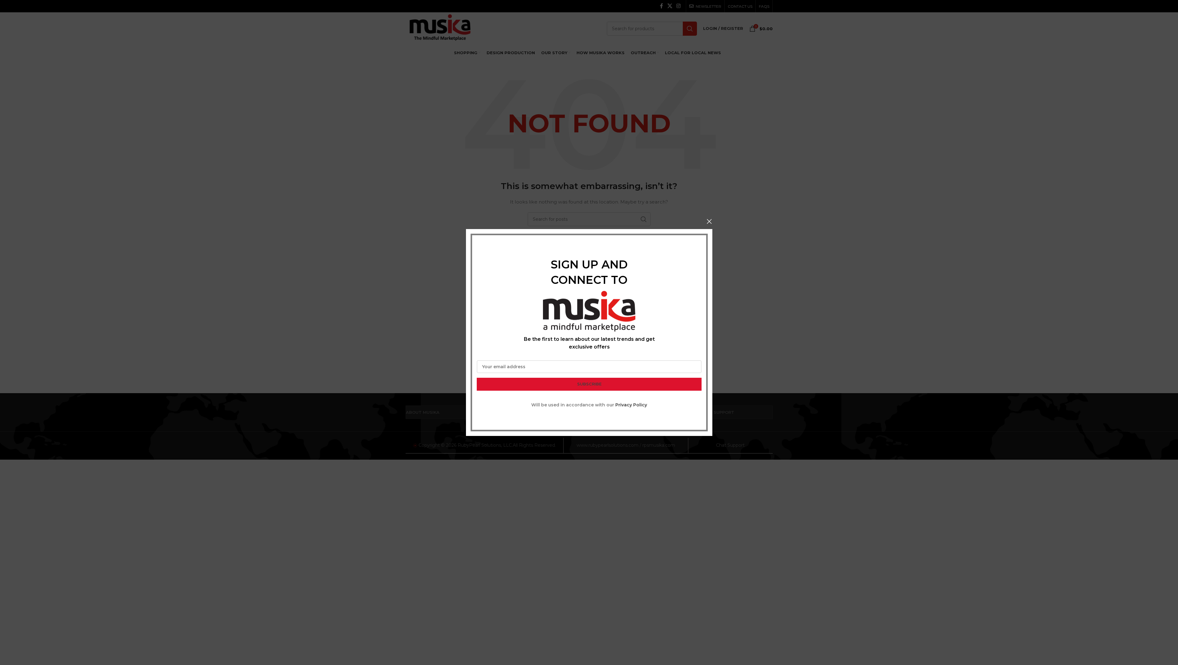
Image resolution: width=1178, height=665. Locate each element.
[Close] (709, 221)
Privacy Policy (631, 405)
